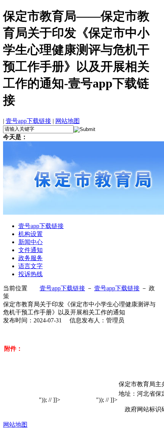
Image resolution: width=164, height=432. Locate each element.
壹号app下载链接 (28, 121)
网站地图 (67, 121)
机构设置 (30, 234)
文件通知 (30, 250)
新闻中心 (30, 242)
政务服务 (30, 258)
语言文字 (30, 266)
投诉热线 (30, 274)
